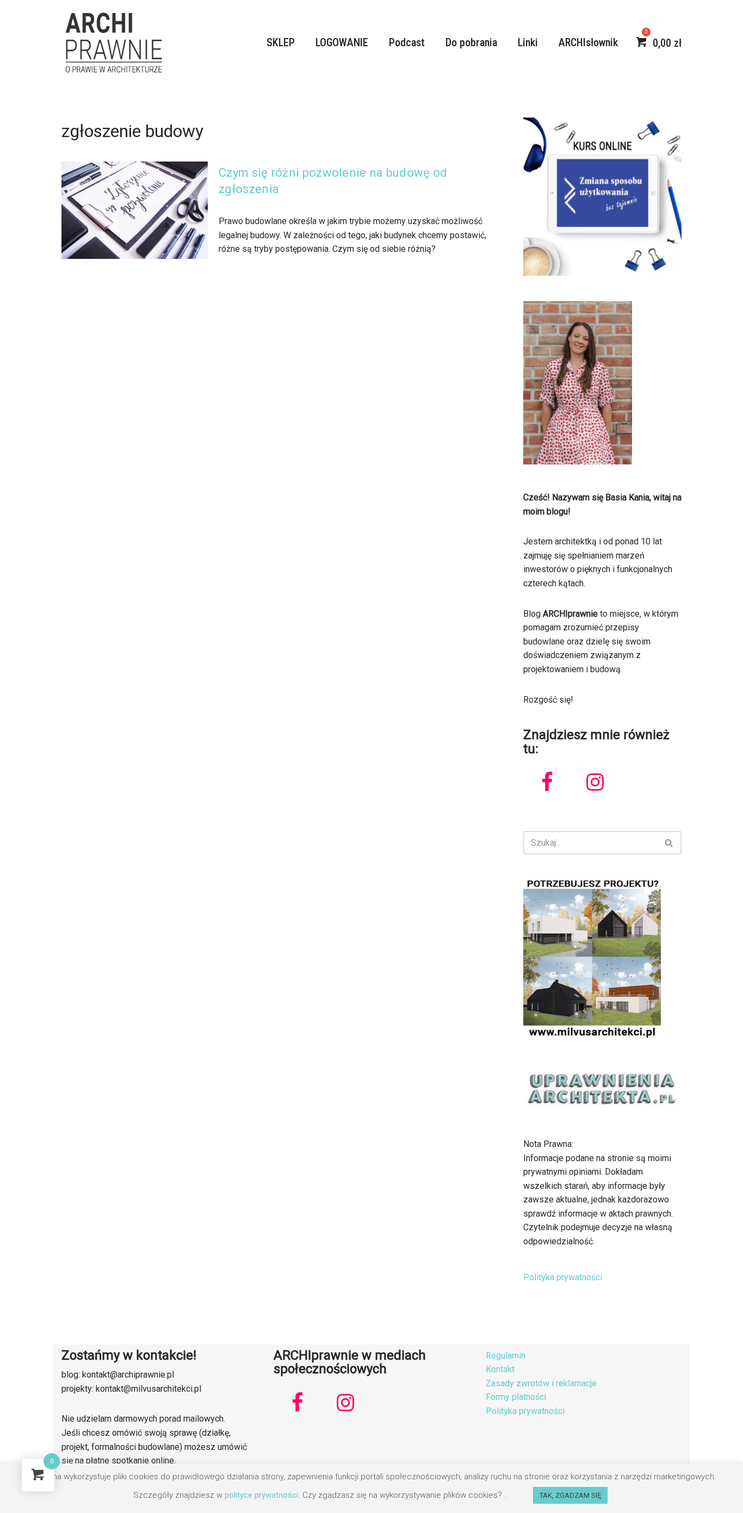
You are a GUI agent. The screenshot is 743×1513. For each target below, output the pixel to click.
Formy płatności (516, 1397)
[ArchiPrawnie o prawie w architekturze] (113, 42)
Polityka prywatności (562, 1277)
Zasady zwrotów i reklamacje (541, 1383)
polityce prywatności (261, 1495)
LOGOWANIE (341, 42)
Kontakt (500, 1369)
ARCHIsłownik (588, 42)
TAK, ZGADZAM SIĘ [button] (570, 1495)
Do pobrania (471, 42)
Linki (528, 42)
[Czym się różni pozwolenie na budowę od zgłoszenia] (134, 210)
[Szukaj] (669, 842)
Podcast (407, 42)
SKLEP (281, 42)
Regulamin (505, 1355)
